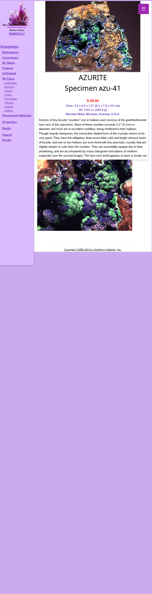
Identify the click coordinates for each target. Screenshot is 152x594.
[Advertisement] (16, 205)
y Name (10, 62)
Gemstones (10, 57)
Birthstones (10, 52)
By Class (8, 78)
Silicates (8, 102)
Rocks (6, 128)
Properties (9, 122)
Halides (8, 91)
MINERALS (17, 33)
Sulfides (8, 110)
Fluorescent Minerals (16, 115)
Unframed (9, 73)
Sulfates (8, 106)
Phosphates (10, 99)
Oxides (8, 95)
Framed (7, 68)
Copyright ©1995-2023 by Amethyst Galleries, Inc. (93, 249)
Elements (9, 87)
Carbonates (10, 83)
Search (7, 134)
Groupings (9, 47)
